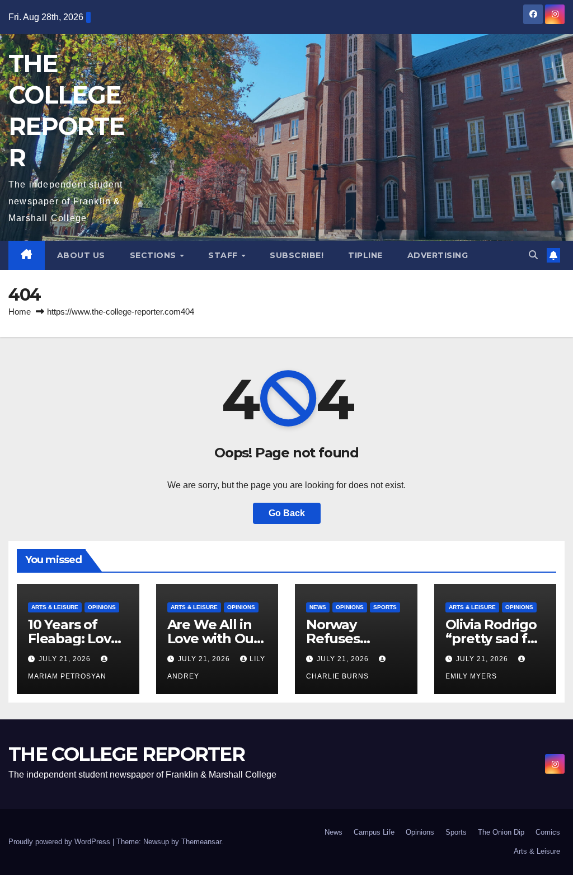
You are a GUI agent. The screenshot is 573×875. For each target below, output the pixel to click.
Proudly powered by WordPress (60, 841)
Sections (154, 255)
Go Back (287, 513)
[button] (533, 255)
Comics (548, 832)
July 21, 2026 (66, 659)
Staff (224, 255)
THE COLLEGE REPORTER (126, 754)
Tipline (365, 255)
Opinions (102, 607)
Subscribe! (296, 255)
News (317, 607)
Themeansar (201, 841)
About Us (81, 255)
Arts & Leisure (54, 607)
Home (19, 311)
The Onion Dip (501, 832)
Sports (385, 607)
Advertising (437, 255)
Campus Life (374, 832)
